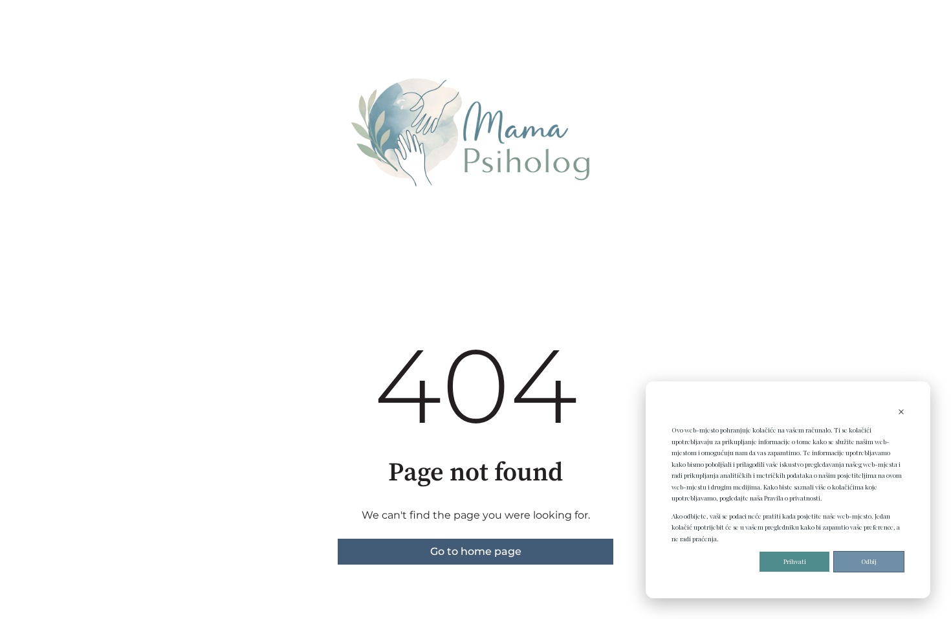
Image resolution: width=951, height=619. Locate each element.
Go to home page (475, 551)
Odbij (869, 561)
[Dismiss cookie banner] (901, 413)
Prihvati (794, 561)
